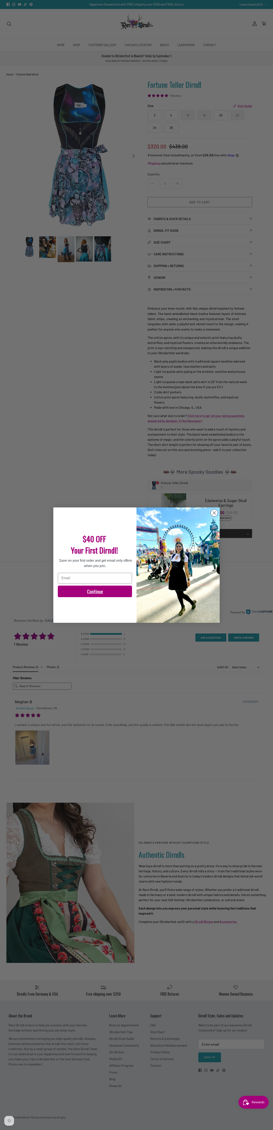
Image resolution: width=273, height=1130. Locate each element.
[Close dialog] (214, 513)
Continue (95, 591)
